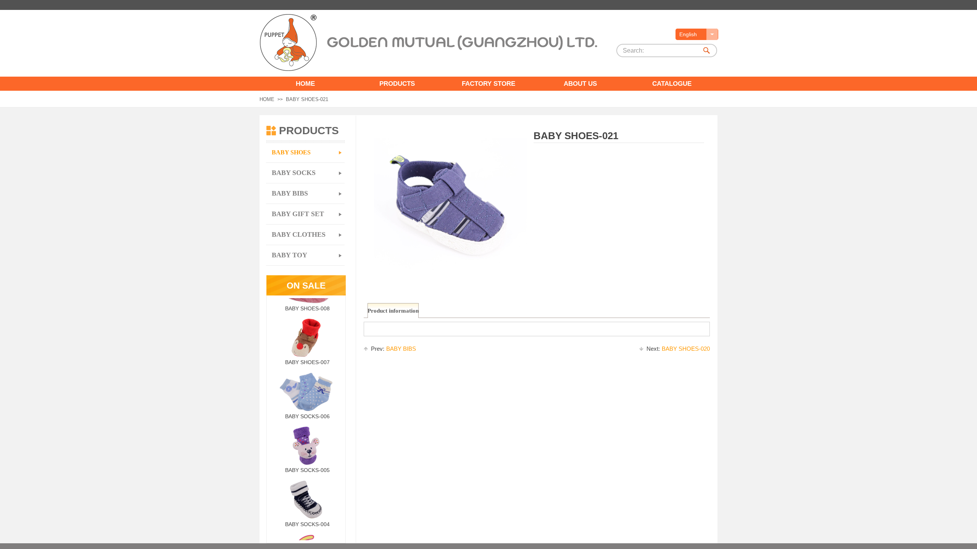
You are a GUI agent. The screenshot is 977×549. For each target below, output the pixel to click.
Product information (393, 311)
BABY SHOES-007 (307, 357)
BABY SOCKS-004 (307, 519)
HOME (305, 83)
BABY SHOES (291, 152)
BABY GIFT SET (298, 214)
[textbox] (658, 51)
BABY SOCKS (294, 173)
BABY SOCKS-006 (307, 411)
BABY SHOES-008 (307, 303)
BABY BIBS (393, 348)
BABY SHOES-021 (307, 99)
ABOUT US (580, 83)
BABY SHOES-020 (678, 348)
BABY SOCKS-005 (307, 465)
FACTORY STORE (488, 83)
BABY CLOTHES (299, 234)
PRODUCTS (397, 83)
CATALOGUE (672, 83)
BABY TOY (289, 255)
